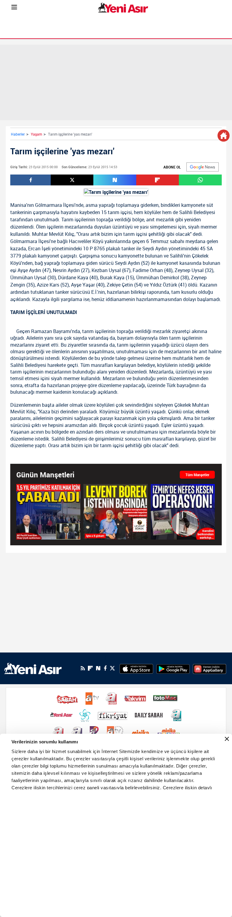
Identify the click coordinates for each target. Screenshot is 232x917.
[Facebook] (105, 668)
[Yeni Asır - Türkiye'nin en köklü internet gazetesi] (123, 7)
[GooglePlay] (173, 668)
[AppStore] (136, 668)
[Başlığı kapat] (227, 739)
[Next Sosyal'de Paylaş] (114, 180)
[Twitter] (112, 668)
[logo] (33, 668)
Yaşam (36, 134)
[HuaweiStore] (209, 668)
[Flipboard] (90, 668)
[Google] (202, 167)
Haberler (18, 134)
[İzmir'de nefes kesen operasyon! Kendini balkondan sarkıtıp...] (183, 511)
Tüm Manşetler (197, 474)
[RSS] (83, 668)
